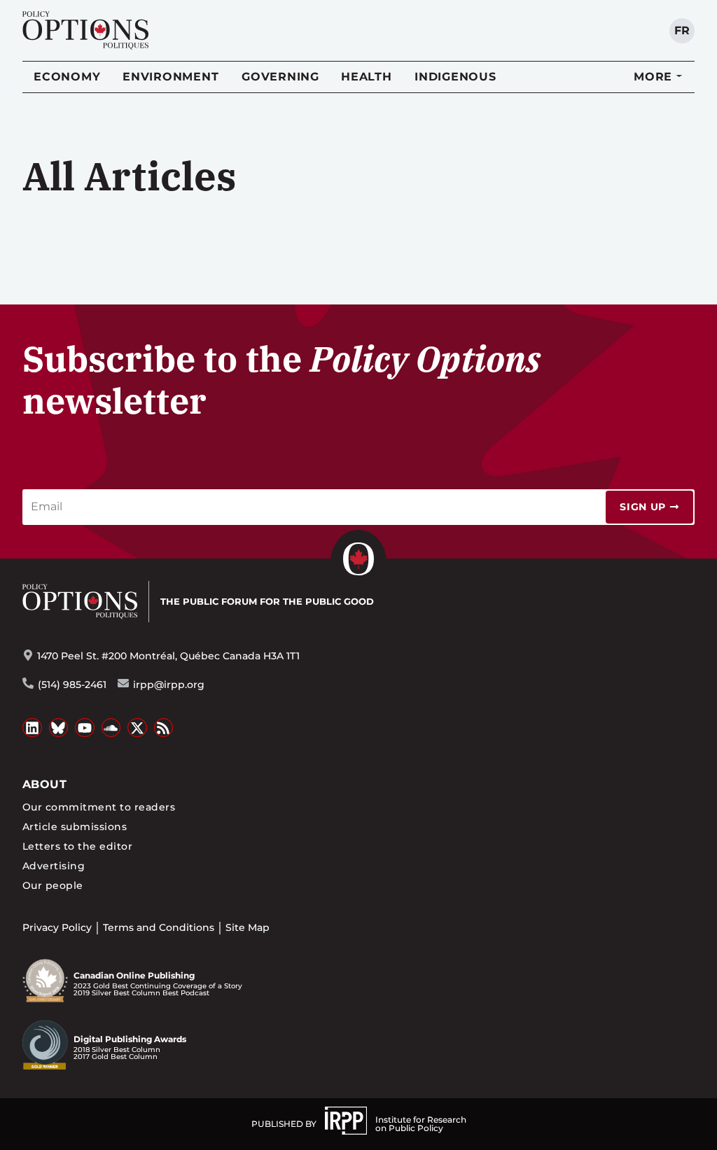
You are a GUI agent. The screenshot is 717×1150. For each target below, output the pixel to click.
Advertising (53, 866)
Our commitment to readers (98, 807)
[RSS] (164, 728)
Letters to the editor (77, 846)
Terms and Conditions (158, 927)
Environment (170, 76)
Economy (67, 76)
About (44, 784)
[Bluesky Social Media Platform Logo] (59, 728)
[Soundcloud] (111, 728)
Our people (52, 885)
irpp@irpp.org (168, 684)
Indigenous (455, 76)
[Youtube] (85, 728)
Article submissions (74, 826)
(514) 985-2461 (72, 684)
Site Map (247, 927)
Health (366, 76)
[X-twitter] (137, 728)
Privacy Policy (57, 927)
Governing (280, 76)
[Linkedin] (32, 728)
